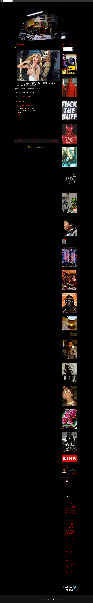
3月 (66, 500)
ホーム (36, 141)
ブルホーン (67, 516)
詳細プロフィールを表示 (72, 473)
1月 (66, 576)
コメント (66, 49)
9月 (66, 489)
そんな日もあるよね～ (69, 520)
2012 (65, 481)
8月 (66, 490)
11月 (66, 485)
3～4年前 (67, 566)
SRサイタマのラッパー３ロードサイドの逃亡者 (70, 513)
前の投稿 (54, 141)
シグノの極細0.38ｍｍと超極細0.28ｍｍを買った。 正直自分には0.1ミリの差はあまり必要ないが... (70, 532)
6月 (66, 494)
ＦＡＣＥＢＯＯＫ (68, 568)
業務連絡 (66, 541)
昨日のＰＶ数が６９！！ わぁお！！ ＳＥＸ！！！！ (72, 548)
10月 (66, 487)
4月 (66, 498)
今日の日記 (67, 562)
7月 (66, 492)
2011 (65, 579)
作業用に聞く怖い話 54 (70, 510)
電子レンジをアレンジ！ (70, 564)
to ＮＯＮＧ (67, 545)
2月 (66, 574)
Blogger (58, 600)
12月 (66, 483)
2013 (65, 480)
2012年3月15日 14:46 (31, 106)
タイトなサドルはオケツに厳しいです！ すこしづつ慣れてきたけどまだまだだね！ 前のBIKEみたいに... (70, 506)
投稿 (65, 47)
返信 (19, 114)
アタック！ (67, 557)
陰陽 (66, 555)
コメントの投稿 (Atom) (38, 147)
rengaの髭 (21, 106)
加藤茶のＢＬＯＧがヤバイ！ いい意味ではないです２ (70, 571)
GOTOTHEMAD (68, 560)
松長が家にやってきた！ (70, 558)
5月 (66, 496)
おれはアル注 (67, 536)
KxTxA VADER (68, 501)
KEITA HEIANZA (72, 467)
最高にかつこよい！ (69, 551)
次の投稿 (18, 141)
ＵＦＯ (66, 518)
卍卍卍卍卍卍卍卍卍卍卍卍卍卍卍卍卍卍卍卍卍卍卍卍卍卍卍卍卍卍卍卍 (70, 523)
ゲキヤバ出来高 (68, 553)
